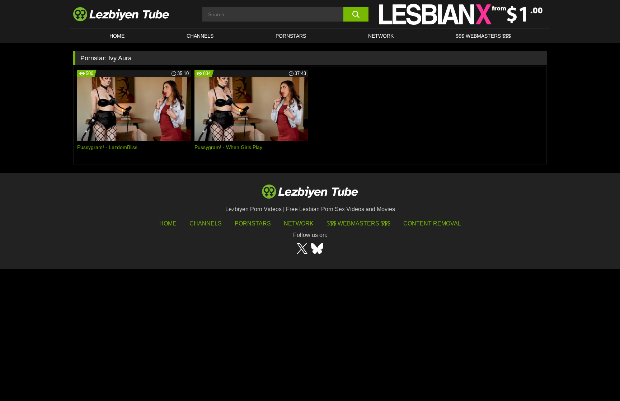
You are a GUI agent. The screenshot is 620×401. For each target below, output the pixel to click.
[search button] (355, 14)
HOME (117, 36)
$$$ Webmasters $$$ (358, 223)
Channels (205, 223)
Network (381, 36)
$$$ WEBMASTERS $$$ (483, 36)
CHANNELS (200, 36)
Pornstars (291, 36)
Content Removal (432, 223)
